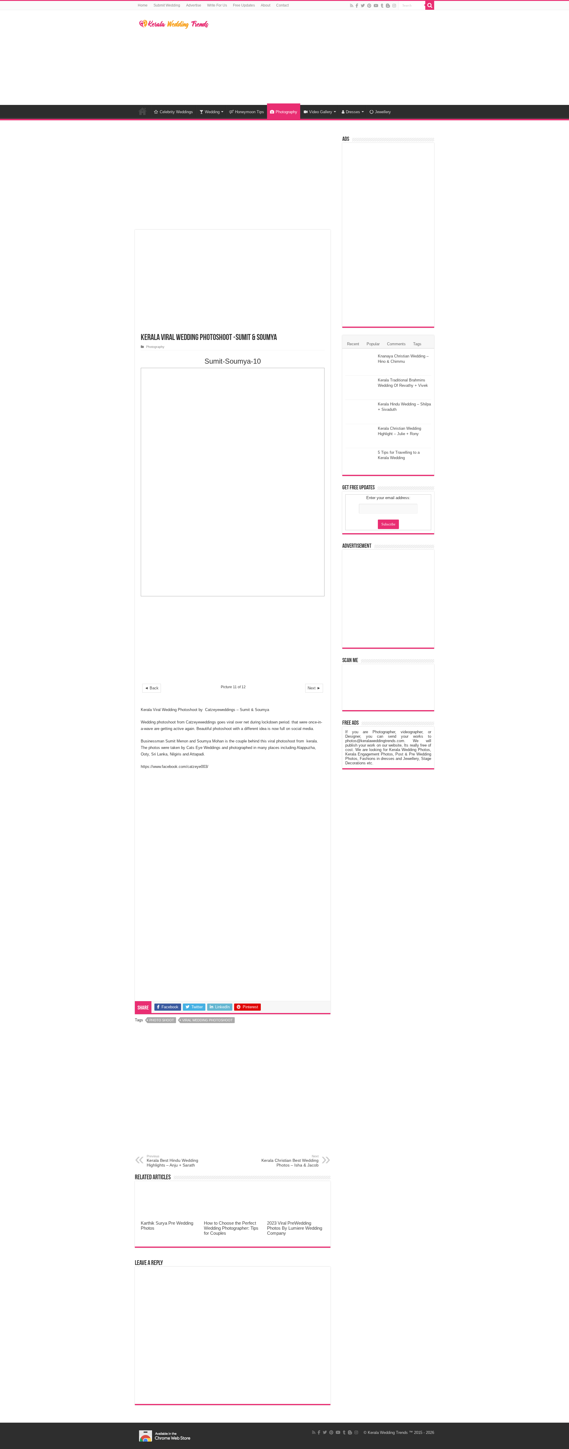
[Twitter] (362, 5)
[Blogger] (388, 5)
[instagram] (394, 5)
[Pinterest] (369, 5)
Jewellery (383, 112)
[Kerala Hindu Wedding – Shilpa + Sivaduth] (360, 412)
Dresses (353, 112)
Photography (286, 112)
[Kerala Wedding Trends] (174, 23)
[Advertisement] (322, 57)
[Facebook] (357, 5)
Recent (353, 344)
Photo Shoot (161, 1020)
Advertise (193, 5)
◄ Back (152, 688)
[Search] (429, 5)
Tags (417, 344)
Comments (396, 344)
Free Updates (244, 5)
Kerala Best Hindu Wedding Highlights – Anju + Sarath (172, 1160)
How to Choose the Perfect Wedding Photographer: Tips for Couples (231, 1228)
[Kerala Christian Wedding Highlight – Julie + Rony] (360, 436)
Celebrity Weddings (176, 112)
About (265, 5)
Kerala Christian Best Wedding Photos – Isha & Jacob (290, 1160)
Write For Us (217, 5)
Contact (282, 5)
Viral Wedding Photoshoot (207, 1020)
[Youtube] (376, 5)
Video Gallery (320, 112)
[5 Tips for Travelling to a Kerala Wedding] (360, 460)
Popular (373, 344)
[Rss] (351, 5)
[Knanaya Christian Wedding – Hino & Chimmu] (360, 364)
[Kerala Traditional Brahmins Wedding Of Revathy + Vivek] (360, 388)
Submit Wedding (167, 5)
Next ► (314, 688)
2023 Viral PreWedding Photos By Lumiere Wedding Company (294, 1228)
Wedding (212, 112)
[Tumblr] (382, 5)
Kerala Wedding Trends (388, 1432)
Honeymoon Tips (249, 112)
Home (143, 5)
